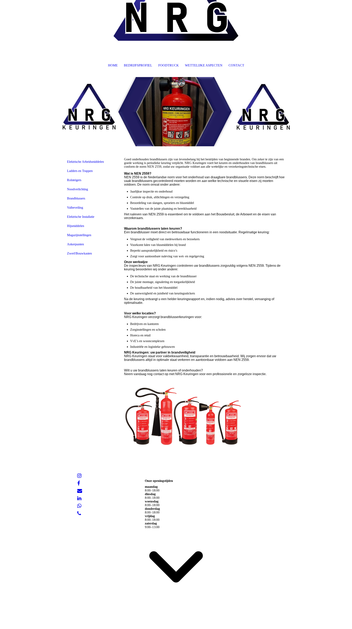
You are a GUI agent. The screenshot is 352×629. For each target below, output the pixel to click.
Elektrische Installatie (80, 216)
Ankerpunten (75, 244)
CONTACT (236, 65)
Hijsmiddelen (75, 226)
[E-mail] (79, 491)
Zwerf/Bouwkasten (79, 253)
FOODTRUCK (168, 65)
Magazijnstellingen (79, 235)
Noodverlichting (77, 189)
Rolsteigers (74, 180)
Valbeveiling (75, 207)
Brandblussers (76, 198)
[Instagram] (79, 475)
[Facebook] (78, 483)
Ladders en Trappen (80, 171)
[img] (176, 20)
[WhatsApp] (79, 506)
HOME (113, 65)
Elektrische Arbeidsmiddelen (85, 161)
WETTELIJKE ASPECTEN (203, 65)
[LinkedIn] (79, 498)
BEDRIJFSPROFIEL (138, 65)
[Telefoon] (79, 513)
